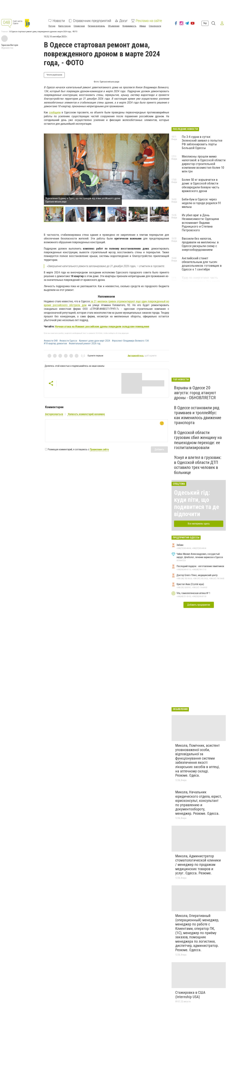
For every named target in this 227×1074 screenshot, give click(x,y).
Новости (59, 20)
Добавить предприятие (198, 604)
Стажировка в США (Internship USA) (190, 994)
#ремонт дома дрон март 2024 (94, 340)
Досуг (123, 20)
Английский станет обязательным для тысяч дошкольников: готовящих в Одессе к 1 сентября (202, 263)
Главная (4, 32)
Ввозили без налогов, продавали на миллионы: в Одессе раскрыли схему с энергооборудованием (200, 244)
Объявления (113, 26)
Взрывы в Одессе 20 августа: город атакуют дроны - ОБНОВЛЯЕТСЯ (195, 392)
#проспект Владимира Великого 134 (130, 340)
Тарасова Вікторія (9, 45)
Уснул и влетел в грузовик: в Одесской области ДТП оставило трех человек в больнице (197, 465)
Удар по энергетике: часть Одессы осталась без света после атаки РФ (201, 281)
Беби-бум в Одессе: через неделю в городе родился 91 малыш (201, 203)
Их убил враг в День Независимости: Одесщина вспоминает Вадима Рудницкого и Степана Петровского (200, 222)
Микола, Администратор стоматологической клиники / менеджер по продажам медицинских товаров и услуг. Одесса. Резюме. (198, 864)
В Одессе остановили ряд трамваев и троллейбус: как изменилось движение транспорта (197, 415)
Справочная (79, 26)
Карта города (64, 26)
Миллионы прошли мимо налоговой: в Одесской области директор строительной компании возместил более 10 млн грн (203, 164)
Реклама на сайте (149, 20)
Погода (51, 26)
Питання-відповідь (96, 26)
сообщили (55, 112)
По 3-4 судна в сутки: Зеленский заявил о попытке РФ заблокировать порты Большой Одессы (202, 142)
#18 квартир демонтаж (55, 343)
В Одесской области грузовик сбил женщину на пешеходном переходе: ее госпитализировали (198, 440)
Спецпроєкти (155, 26)
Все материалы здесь (199, 523)
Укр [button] (205, 23)
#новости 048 (51, 340)
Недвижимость (129, 26)
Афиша (142, 26)
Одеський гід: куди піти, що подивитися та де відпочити (196, 503)
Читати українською (54, 75)
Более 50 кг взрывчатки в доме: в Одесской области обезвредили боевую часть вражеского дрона (200, 185)
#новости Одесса (68, 340)
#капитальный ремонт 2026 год (84, 343)
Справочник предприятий (92, 20)
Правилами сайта (99, 449)
